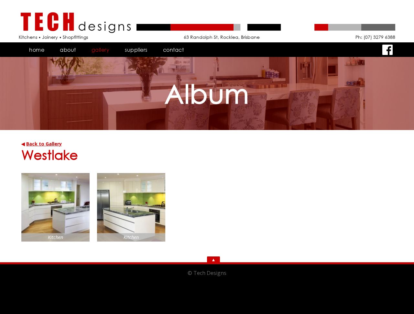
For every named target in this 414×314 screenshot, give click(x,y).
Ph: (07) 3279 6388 (375, 37)
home (36, 50)
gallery (101, 50)
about (68, 50)
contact (173, 50)
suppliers (136, 50)
